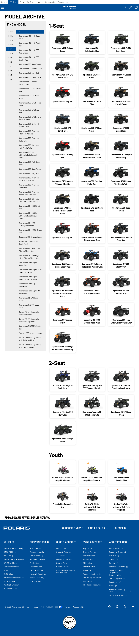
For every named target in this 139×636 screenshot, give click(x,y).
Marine (39, 2)
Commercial (50, 2)
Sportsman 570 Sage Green (30, 64)
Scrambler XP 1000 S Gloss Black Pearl (29, 242)
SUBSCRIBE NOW (71, 528)
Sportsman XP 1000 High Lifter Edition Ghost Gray (29, 256)
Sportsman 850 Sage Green (30, 169)
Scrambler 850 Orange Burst (30, 237)
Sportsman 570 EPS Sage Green (29, 97)
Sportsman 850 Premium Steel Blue (29, 186)
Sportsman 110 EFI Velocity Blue (30, 327)
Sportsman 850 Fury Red (29, 173)
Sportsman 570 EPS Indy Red (29, 111)
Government (63, 2)
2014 (10, 79)
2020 (10, 53)
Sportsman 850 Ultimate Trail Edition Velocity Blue (29, 200)
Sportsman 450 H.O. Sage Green (29, 37)
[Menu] (2, 7)
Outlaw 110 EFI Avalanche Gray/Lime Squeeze (29, 320)
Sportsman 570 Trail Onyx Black (29, 163)
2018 (10, 62)
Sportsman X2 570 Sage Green (28, 299)
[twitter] (125, 607)
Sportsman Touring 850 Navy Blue (28, 285)
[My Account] (131, 7)
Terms (67, 607)
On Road (30, 2)
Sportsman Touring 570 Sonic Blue (28, 263)
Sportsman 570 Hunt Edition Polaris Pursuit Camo (28, 155)
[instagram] (117, 607)
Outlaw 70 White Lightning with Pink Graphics (29, 345)
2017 (10, 66)
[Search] (126, 7)
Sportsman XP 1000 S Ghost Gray (30, 231)
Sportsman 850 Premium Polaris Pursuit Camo (29, 193)
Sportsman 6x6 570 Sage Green (29, 306)
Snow (22, 2)
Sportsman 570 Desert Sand (30, 68)
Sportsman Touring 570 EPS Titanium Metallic (30, 270)
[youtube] (133, 607)
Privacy (35, 607)
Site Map (25, 607)
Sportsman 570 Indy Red (29, 73)
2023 (10, 40)
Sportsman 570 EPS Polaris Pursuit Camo (30, 118)
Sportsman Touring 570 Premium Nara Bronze (28, 277)
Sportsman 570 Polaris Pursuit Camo (28, 82)
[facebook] (109, 607)
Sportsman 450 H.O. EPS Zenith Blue (29, 58)
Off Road (13, 2)
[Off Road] (69, 7)
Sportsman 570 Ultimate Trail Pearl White (29, 146)
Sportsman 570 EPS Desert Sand (30, 104)
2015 (10, 75)
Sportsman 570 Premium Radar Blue (29, 139)
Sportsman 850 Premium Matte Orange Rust (29, 179)
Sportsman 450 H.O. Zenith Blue (30, 44)
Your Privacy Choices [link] (49, 607)
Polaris (4, 2)
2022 (10, 44)
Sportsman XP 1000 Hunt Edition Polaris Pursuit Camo (29, 216)
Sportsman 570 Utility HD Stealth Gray (29, 125)
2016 (10, 71)
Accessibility (78, 607)
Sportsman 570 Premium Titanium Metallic (29, 132)
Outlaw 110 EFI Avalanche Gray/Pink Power (29, 313)
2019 (10, 57)
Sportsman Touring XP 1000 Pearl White (30, 292)
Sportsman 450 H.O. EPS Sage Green (29, 51)
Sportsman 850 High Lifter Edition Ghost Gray (29, 249)
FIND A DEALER (96, 528)
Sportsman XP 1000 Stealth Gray (30, 207)
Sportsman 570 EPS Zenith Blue (30, 89)
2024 (10, 36)
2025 (10, 31)
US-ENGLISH (121, 527)
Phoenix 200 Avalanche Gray (30, 333)
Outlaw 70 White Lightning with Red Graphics (29, 338)
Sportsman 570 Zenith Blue (30, 77)
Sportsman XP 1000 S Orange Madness (27, 224)
